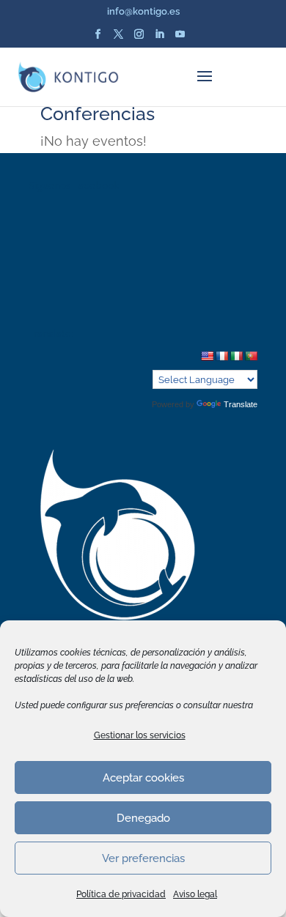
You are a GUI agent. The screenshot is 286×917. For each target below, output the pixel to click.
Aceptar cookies (143, 777)
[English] (206, 356)
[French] (221, 356)
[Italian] (236, 356)
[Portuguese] (250, 356)
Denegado (143, 818)
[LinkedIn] (159, 38)
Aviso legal (195, 894)
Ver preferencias (143, 858)
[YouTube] (180, 38)
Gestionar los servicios (140, 735)
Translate (240, 404)
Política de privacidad (121, 894)
